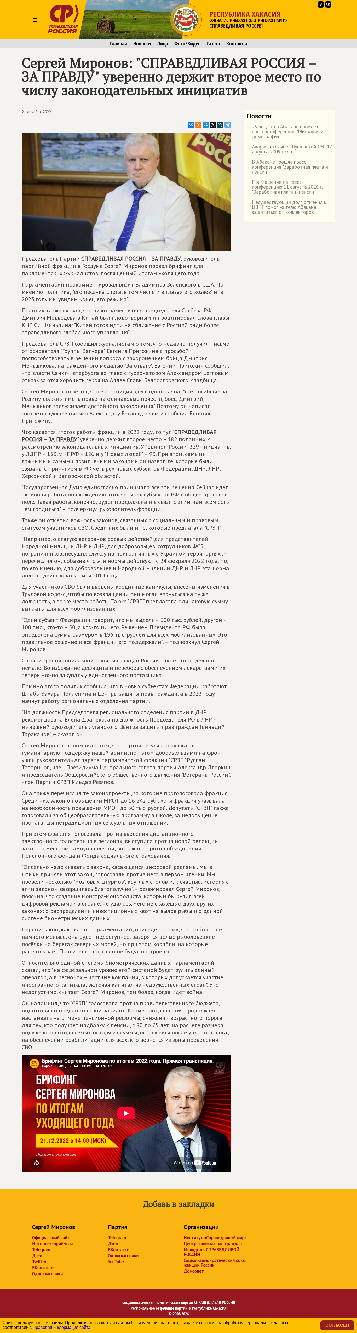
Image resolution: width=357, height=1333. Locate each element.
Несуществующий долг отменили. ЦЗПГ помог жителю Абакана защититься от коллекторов (286, 207)
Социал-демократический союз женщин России (215, 1262)
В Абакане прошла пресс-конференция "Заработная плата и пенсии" (287, 167)
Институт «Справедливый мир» (215, 1237)
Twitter (39, 1261)
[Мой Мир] (206, 125)
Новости (142, 44)
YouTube (116, 1261)
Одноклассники (47, 1273)
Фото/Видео (187, 44)
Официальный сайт (51, 1237)
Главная (118, 44)
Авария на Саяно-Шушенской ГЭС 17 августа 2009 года (289, 149)
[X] (213, 125)
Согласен (337, 1325)
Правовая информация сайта (61, 1327)
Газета (213, 44)
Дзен (37, 1255)
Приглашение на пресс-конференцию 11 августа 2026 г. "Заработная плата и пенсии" (285, 187)
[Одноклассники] (198, 125)
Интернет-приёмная (52, 1243)
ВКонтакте (43, 1267)
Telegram (41, 1249)
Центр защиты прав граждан (213, 1243)
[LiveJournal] (220, 125)
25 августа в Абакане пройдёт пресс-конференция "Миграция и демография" (285, 132)
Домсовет (194, 1271)
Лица (162, 44)
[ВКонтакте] (191, 125)
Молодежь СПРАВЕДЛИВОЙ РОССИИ (211, 1252)
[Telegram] (227, 125)
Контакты (236, 44)
